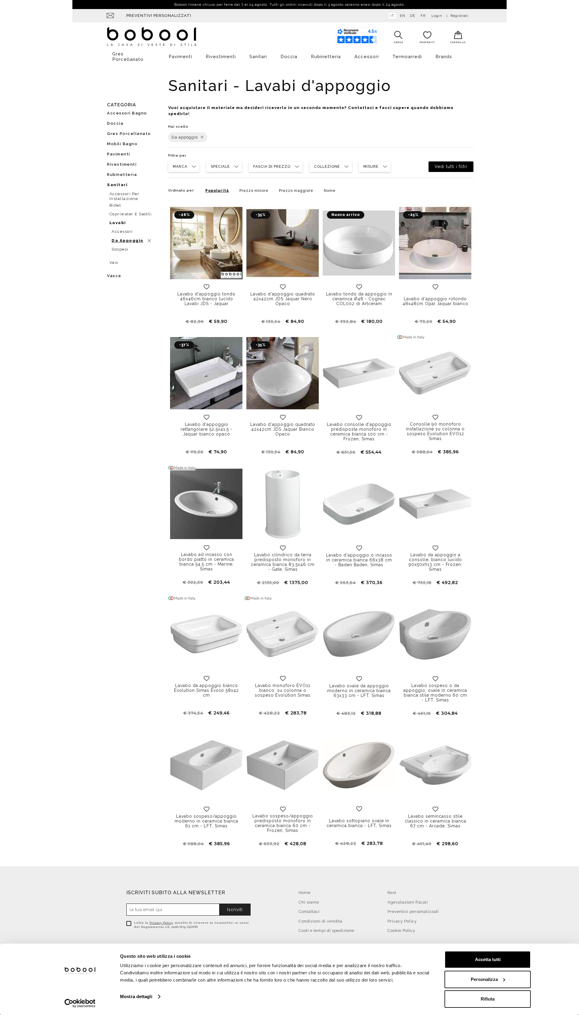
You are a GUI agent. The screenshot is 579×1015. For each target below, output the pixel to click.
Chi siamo (309, 902)
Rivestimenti (221, 56)
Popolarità (217, 190)
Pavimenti (180, 56)
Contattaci (309, 911)
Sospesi (120, 249)
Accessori (366, 56)
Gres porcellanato (129, 133)
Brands (443, 56)
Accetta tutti (488, 959)
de (412, 16)
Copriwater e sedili (130, 214)
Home (305, 892)
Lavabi (117, 222)
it (392, 16)
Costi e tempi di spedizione (326, 930)
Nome (330, 190)
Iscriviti (235, 909)
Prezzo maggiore (296, 190)
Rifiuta (488, 998)
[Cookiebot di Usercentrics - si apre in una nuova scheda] (80, 1003)
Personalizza (484, 979)
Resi (392, 892)
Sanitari (258, 56)
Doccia (288, 56)
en (402, 16)
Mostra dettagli (136, 996)
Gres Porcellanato (128, 56)
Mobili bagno (122, 144)
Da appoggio (185, 137)
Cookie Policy (401, 930)
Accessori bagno (127, 113)
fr (423, 16)
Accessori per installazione (124, 195)
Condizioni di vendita (320, 921)
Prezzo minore (253, 190)
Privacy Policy (161, 922)
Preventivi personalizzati (158, 15)
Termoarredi (407, 56)
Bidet (115, 205)
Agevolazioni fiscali (408, 902)
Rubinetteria (326, 56)
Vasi (114, 262)
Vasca (114, 275)
